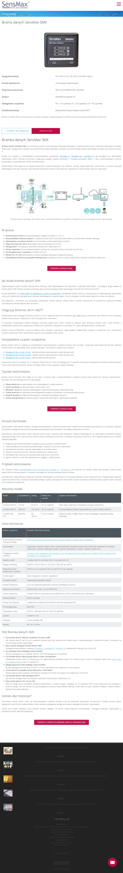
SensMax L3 (60, 648)
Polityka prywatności (61, 853)
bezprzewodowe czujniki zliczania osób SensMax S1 (39, 469)
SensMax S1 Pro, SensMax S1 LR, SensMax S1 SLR (45, 553)
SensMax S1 (39, 648)
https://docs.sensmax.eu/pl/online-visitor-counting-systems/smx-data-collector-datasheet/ (60, 540)
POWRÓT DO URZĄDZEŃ (18, 131)
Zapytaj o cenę (45, 131)
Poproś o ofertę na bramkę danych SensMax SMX (61, 722)
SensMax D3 (66, 469)
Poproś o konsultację (61, 268)
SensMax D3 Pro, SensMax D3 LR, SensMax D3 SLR (84, 553)
